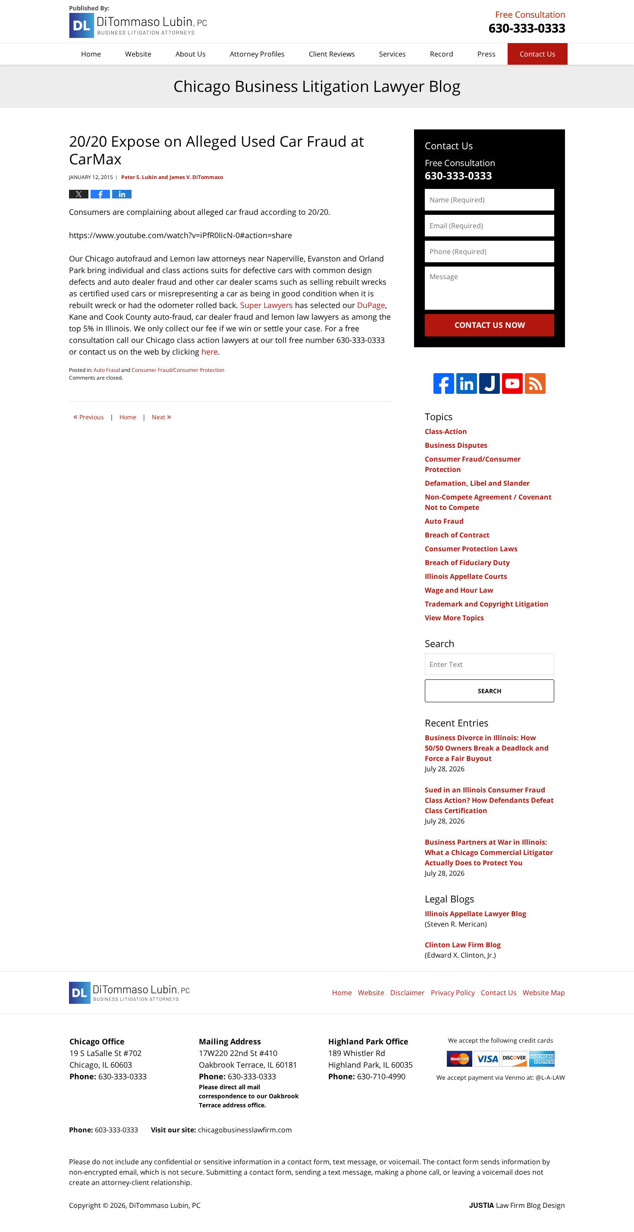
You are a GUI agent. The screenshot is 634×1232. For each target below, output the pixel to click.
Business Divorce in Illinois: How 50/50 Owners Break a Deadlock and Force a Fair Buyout (487, 748)
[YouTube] (512, 383)
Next (161, 416)
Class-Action (446, 431)
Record (441, 54)
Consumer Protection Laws (471, 548)
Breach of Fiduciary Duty (467, 562)
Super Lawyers (266, 305)
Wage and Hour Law (459, 590)
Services (392, 54)
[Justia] (489, 383)
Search (490, 691)
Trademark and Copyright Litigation (487, 604)
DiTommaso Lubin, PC (525, 22)
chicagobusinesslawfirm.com (245, 1130)
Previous (88, 416)
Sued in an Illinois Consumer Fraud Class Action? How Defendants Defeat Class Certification (489, 800)
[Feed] (535, 383)
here (209, 351)
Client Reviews (332, 54)
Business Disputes (456, 445)
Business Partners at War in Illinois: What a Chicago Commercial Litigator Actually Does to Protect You (489, 852)
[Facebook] (443, 383)
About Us (191, 54)
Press (486, 54)
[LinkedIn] (466, 383)
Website (138, 54)
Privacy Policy (453, 992)
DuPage (371, 305)
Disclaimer (407, 992)
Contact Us (538, 54)
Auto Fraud (107, 370)
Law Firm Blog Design (517, 1205)
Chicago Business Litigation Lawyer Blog (139, 22)
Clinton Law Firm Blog (463, 944)
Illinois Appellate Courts (466, 576)
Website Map (544, 992)
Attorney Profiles (257, 54)
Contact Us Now (490, 325)
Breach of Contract (457, 535)
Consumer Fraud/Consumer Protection (178, 370)
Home (91, 54)
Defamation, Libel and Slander (477, 483)
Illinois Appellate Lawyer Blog (475, 913)
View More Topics (454, 617)
